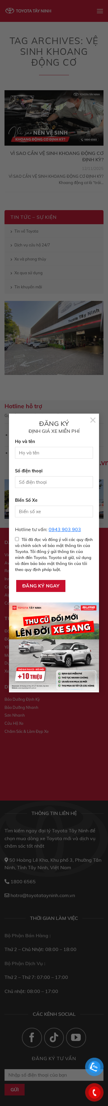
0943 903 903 (65, 529)
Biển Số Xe (26, 500)
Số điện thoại (29, 471)
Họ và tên (25, 441)
